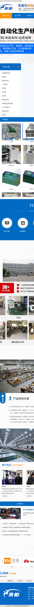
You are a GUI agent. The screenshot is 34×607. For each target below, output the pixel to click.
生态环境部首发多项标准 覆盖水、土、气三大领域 (16, 535)
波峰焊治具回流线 (7, 103)
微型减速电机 (3, 576)
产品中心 (29, 581)
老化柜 (4, 96)
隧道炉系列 (5, 80)
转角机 (4, 92)
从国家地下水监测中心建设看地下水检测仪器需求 (16, 527)
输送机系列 (5, 99)
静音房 (4, 115)
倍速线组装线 (6, 73)
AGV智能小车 (6, 107)
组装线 (4, 77)
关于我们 (18, 15)
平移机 (4, 88)
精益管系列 (5, 111)
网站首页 (5, 16)
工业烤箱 (4, 84)
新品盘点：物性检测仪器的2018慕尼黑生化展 (15, 531)
